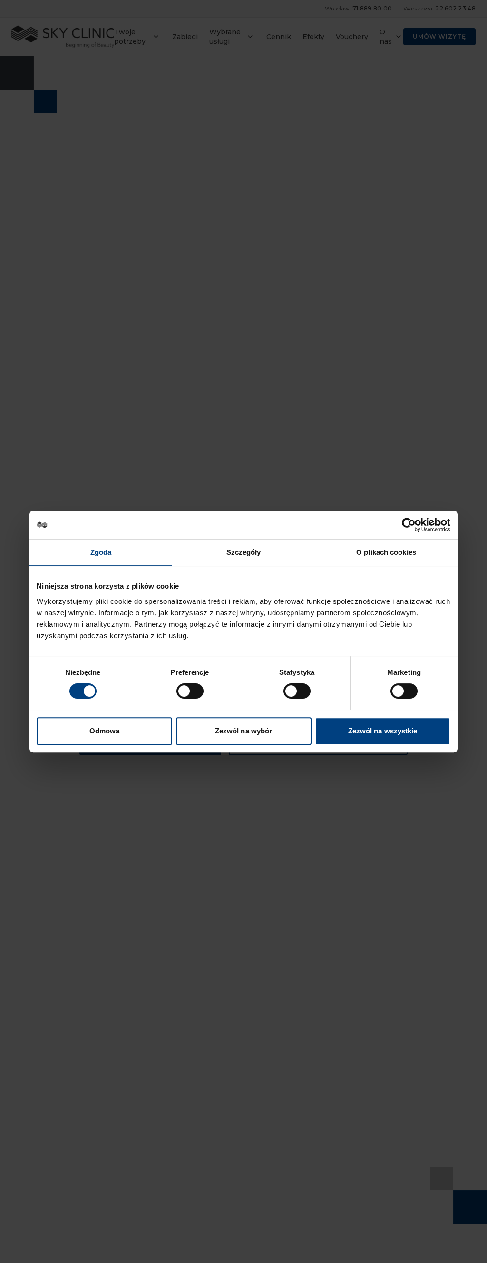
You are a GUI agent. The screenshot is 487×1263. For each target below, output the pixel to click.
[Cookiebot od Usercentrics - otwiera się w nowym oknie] (408, 525)
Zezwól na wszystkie (383, 731)
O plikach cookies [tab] (386, 552)
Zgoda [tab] (101, 552)
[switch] (190, 691)
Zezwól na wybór (244, 731)
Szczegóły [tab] (243, 552)
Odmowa (104, 731)
